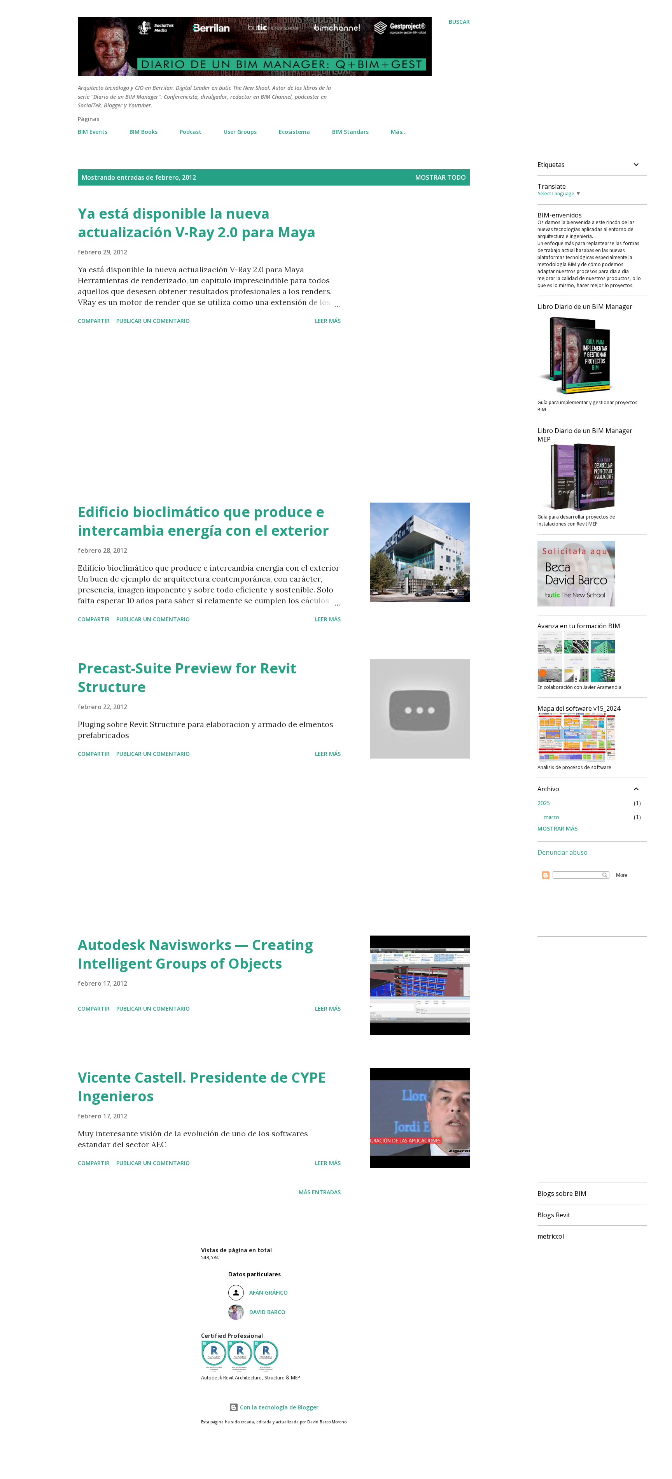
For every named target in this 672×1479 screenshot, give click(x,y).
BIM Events (92, 131)
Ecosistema (294, 131)
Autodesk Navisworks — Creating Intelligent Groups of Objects (195, 954)
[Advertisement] (209, 415)
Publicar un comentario (153, 320)
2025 (543, 804)
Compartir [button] (94, 320)
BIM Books (144, 131)
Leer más (328, 320)
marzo (551, 818)
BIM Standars (350, 131)
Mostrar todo (440, 177)
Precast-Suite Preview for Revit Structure (187, 677)
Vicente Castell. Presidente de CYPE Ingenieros (202, 1087)
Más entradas (320, 1192)
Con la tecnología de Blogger (278, 1407)
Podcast (190, 131)
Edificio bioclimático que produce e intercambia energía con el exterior (203, 521)
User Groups (240, 131)
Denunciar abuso (562, 852)
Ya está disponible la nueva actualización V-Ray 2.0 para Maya (196, 223)
